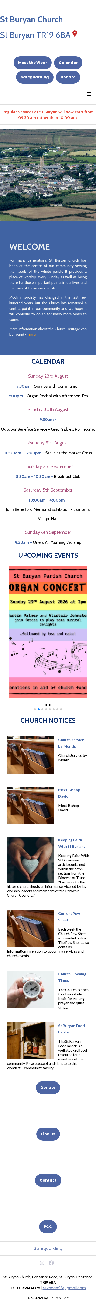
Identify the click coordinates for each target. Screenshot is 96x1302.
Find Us (48, 1134)
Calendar (68, 62)
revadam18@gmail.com (64, 1288)
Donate (68, 77)
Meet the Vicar (32, 62)
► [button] (50, 705)
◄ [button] (46, 705)
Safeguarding (35, 77)
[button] (35, 709)
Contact (48, 1180)
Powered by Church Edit (48, 1298)
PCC (48, 1226)
